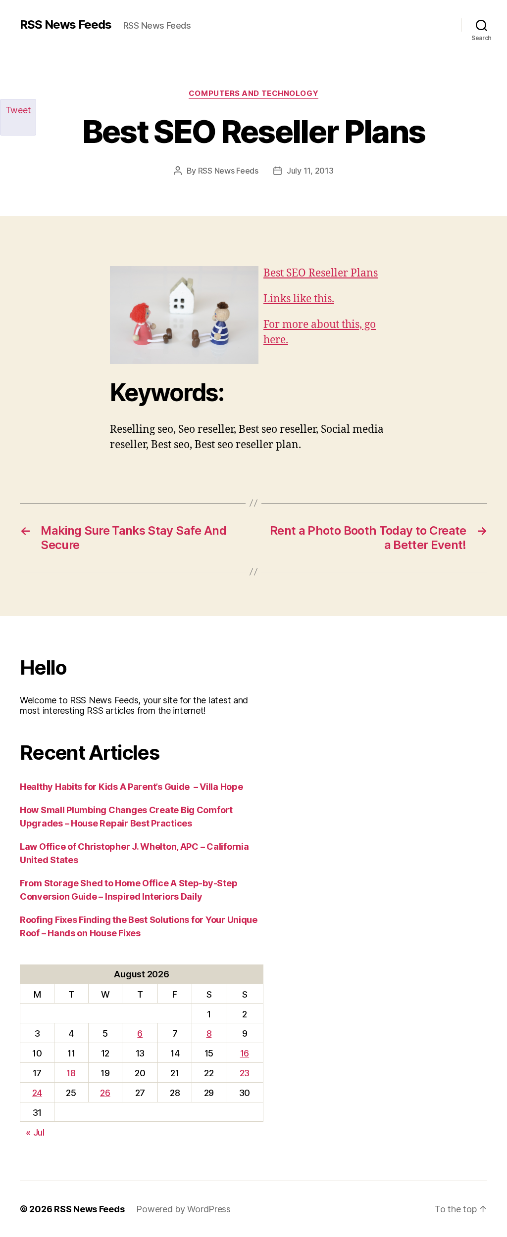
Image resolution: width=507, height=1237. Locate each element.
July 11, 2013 (310, 171)
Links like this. (298, 299)
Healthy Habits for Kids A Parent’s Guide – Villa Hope (131, 786)
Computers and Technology (253, 93)
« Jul (35, 1132)
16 (244, 1053)
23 (245, 1073)
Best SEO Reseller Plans (320, 273)
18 (70, 1073)
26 (105, 1093)
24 (37, 1093)
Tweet (18, 110)
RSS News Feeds (65, 25)
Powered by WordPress (183, 1209)
